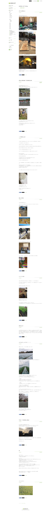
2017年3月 (11, 21)
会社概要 (10, 46)
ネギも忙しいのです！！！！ (25, 342)
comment (26, 131)
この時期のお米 (22, 136)
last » (24, 503)
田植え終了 (21, 325)
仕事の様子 (40, 12)
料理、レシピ (11, 16)
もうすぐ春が (22, 276)
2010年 (10, 28)
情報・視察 (11, 15)
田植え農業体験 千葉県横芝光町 (25, 80)
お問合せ (11, 49)
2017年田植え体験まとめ (11, 31)
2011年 (10, 27)
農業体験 (40, 82)
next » (23, 503)
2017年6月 (11, 20)
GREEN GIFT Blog (23, 6)
